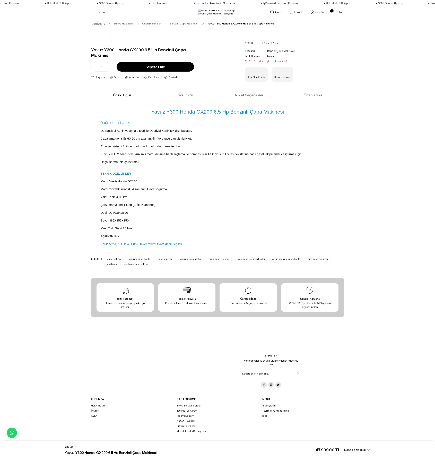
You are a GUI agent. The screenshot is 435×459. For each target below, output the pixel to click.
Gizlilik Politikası (186, 426)
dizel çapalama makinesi (136, 264)
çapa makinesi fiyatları (190, 259)
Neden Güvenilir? (186, 420)
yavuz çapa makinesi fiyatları (251, 259)
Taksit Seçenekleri (249, 95)
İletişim (95, 410)
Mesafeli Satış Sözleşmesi (191, 431)
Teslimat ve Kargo (187, 410)
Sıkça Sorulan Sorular (189, 405)
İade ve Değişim (185, 415)
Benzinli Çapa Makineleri (281, 51)
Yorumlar (185, 95)
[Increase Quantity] (109, 67)
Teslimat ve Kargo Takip (275, 410)
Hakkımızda (98, 405)
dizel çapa (112, 264)
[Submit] (297, 373)
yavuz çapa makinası (219, 259)
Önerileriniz (313, 95)
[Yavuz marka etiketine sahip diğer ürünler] (101, 41)
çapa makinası (165, 259)
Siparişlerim (269, 405)
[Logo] (217, 12)
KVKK (94, 415)
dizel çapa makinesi (318, 259)
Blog (264, 415)
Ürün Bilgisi (122, 95)
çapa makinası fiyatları (139, 259)
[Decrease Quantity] (94, 67)
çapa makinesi (114, 259)
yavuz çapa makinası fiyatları (286, 259)
